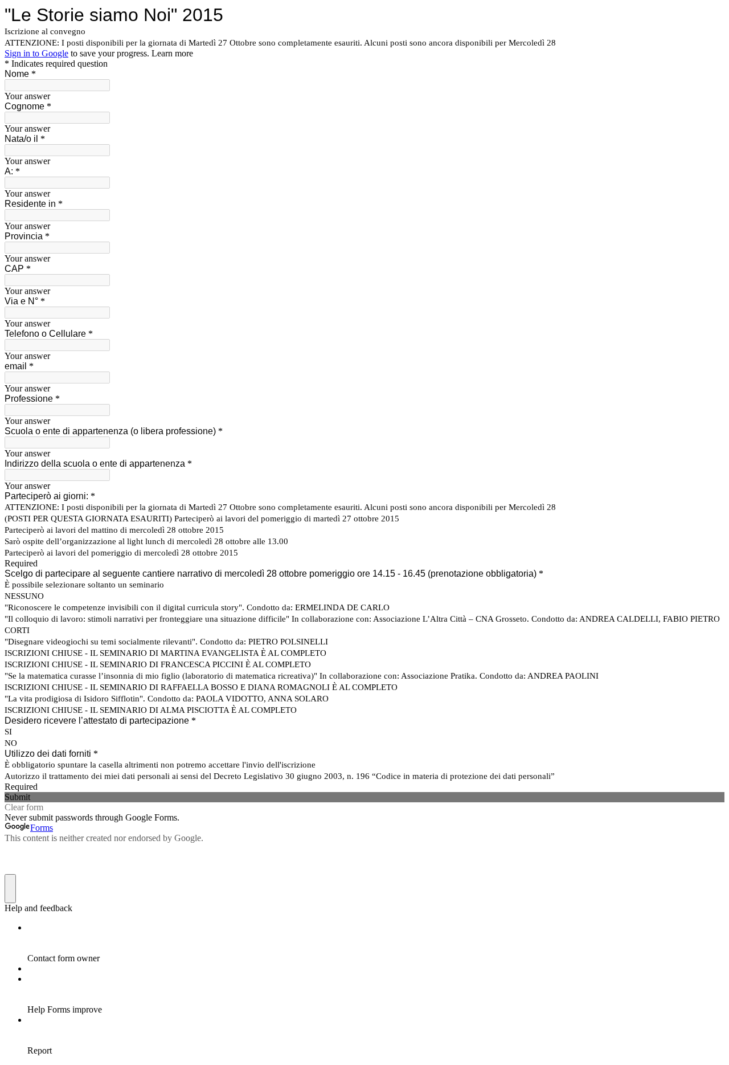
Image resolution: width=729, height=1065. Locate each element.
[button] (364, 797)
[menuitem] (375, 943)
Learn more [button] (172, 53)
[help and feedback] (10, 888)
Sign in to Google (36, 53)
